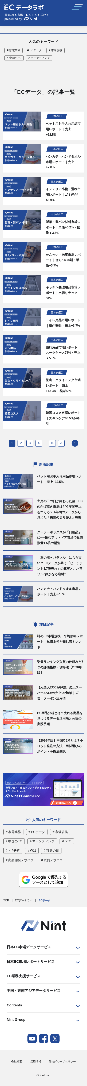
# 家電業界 (13, 50)
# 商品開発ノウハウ (20, 860)
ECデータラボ (24, 900)
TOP (6, 900)
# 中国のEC (14, 58)
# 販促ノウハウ (52, 860)
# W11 (31, 850)
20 (61, 443)
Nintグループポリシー (62, 1061)
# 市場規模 (55, 50)
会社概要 (16, 1061)
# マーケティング (39, 58)
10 (52, 443)
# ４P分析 (13, 850)
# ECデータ (34, 50)
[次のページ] (75, 443)
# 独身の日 (51, 850)
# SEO (66, 841)
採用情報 (35, 1061)
